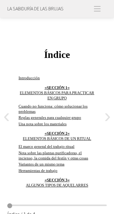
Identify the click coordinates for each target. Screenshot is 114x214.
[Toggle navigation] (98, 9)
